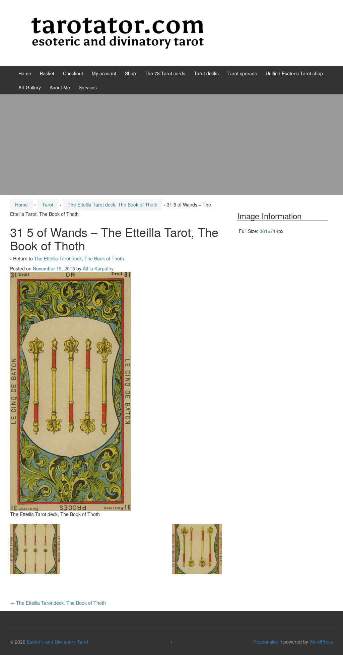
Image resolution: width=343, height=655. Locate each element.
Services (88, 87)
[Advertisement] (171, 144)
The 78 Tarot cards (165, 73)
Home (24, 73)
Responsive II (267, 641)
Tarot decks (206, 73)
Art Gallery (29, 87)
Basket (47, 73)
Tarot (47, 204)
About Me (60, 87)
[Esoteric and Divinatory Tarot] (117, 32)
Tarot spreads (242, 73)
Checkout (73, 73)
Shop (130, 73)
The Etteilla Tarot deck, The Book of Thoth (112, 204)
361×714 (269, 231)
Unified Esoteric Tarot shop (294, 73)
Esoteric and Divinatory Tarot (57, 641)
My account (104, 73)
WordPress (321, 641)
